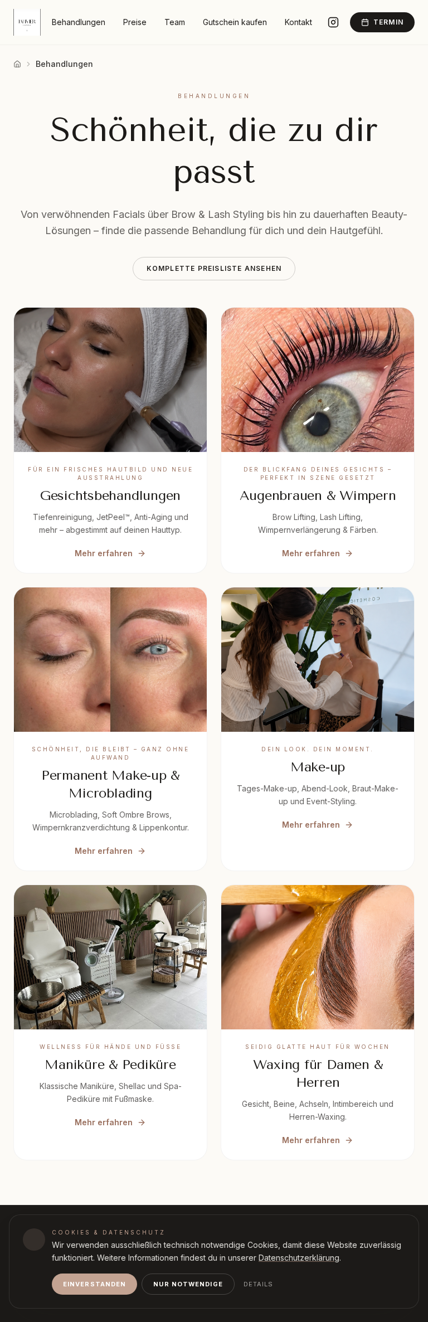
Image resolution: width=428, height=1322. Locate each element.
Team (174, 22)
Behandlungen (78, 22)
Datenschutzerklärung (299, 1257)
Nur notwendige (187, 1284)
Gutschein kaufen (235, 22)
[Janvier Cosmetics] (27, 22)
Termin (388, 22)
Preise (135, 22)
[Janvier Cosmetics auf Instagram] (333, 22)
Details (259, 1284)
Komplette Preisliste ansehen (214, 268)
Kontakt (298, 22)
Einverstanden (94, 1284)
